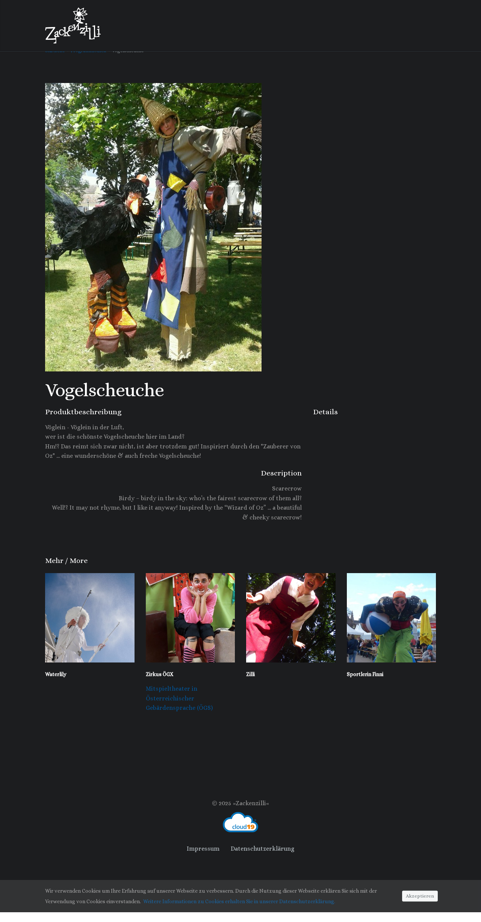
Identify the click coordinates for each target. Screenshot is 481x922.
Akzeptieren (420, 895)
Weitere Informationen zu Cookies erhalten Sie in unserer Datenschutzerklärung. (239, 901)
